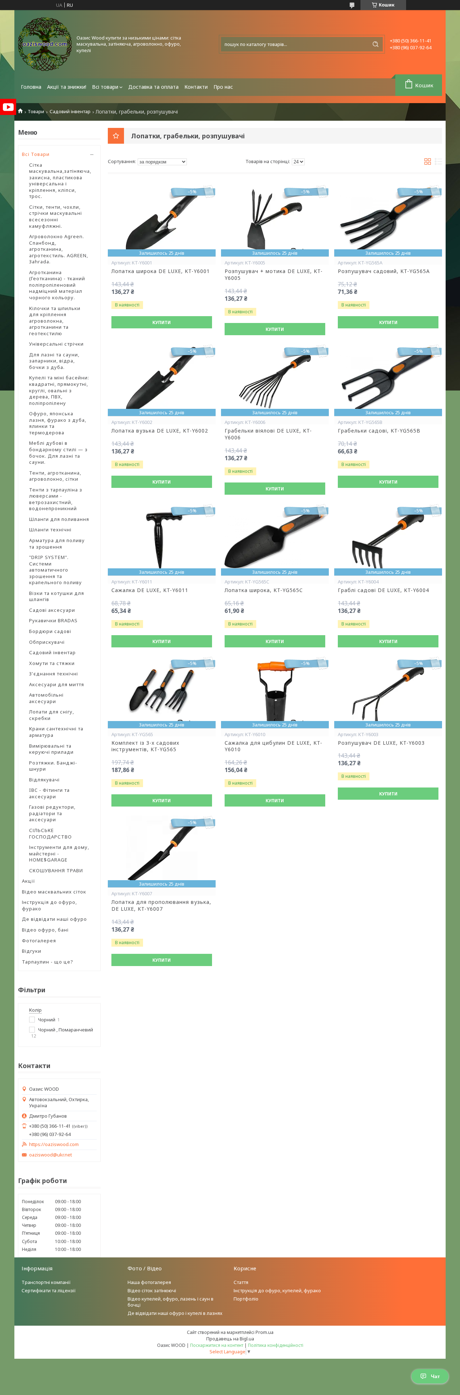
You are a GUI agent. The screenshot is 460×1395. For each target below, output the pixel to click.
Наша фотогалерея (149, 1282)
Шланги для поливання (59, 519)
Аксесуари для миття (56, 684)
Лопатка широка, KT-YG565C (264, 590)
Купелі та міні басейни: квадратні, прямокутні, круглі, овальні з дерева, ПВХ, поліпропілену (59, 390)
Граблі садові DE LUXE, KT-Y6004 (383, 590)
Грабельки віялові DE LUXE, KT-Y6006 (268, 434)
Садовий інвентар (70, 111)
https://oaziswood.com (54, 1144)
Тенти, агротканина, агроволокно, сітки (55, 476)
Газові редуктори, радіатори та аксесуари (52, 813)
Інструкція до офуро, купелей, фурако (277, 1290)
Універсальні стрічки (56, 344)
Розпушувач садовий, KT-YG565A (384, 271)
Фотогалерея (39, 940)
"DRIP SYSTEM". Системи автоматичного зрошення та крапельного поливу (55, 570)
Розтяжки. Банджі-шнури (53, 765)
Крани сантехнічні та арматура (56, 731)
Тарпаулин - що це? (47, 962)
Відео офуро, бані (45, 930)
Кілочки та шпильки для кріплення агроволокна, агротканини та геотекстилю (54, 321)
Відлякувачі (44, 779)
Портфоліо (246, 1298)
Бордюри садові (50, 631)
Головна (31, 86)
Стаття (241, 1282)
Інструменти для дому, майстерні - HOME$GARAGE (59, 853)
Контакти (196, 86)
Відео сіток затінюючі (152, 1290)
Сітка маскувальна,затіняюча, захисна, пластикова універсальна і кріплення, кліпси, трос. (60, 181)
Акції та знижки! (66, 86)
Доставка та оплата (153, 86)
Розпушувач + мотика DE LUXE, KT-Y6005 (274, 274)
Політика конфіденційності (275, 1345)
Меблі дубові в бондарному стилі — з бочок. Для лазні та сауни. (58, 452)
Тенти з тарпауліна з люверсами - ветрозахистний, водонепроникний (55, 499)
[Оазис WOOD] (45, 44)
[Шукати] (375, 44)
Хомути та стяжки (52, 663)
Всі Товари (36, 154)
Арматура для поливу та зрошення (57, 543)
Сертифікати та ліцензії (49, 1290)
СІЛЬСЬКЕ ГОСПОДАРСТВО (50, 833)
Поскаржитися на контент (216, 1345)
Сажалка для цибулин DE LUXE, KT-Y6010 (273, 746)
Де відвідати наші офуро (54, 919)
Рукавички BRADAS (53, 620)
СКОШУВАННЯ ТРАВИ (56, 870)
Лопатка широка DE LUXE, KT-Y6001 (160, 271)
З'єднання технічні (53, 673)
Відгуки (31, 951)
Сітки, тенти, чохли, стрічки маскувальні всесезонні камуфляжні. (55, 216)
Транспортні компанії (46, 1282)
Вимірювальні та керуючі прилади (51, 749)
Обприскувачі (47, 642)
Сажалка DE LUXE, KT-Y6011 (149, 590)
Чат (435, 1376)
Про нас (223, 86)
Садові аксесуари (52, 610)
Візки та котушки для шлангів (56, 596)
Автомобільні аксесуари (46, 698)
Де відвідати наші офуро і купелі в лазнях (175, 1313)
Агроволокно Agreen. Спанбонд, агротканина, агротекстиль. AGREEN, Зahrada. (58, 249)
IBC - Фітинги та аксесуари (49, 793)
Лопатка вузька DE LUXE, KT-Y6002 (159, 431)
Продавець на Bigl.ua (230, 1338)
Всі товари (105, 86)
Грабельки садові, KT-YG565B (379, 431)
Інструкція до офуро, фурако (49, 905)
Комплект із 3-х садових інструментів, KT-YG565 (145, 746)
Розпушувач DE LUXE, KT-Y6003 (381, 743)
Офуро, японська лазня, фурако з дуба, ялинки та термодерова (57, 423)
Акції (28, 881)
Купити (161, 322)
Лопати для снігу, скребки (51, 714)
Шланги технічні (50, 529)
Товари (36, 111)
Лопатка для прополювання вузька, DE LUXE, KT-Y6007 (161, 905)
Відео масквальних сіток (54, 891)
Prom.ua (264, 1332)
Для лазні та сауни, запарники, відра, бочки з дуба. (54, 360)
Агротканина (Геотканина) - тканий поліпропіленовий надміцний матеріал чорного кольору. (57, 285)
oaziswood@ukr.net (50, 1155)
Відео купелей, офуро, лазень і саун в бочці (170, 1301)
